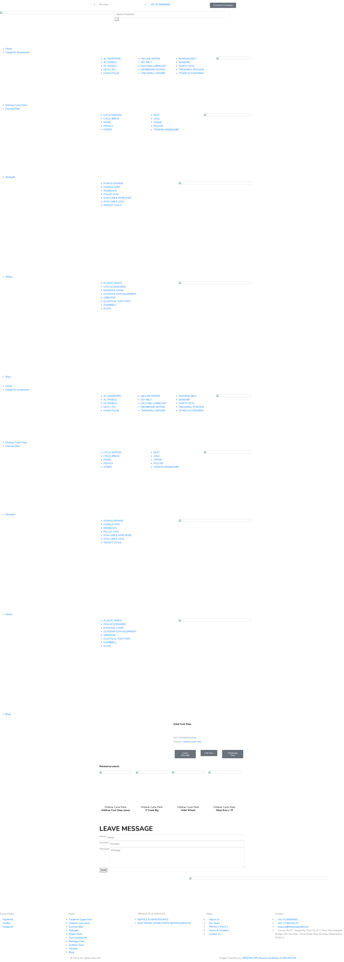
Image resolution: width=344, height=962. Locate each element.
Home (8, 48)
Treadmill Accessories (17, 52)
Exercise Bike (12, 108)
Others (9, 276)
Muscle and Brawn (269, 958)
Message (104, 848)
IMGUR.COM (289, 958)
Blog (8, 376)
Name (102, 836)
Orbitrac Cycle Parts (16, 105)
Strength (10, 177)
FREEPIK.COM (250, 958)
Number (104, 842)
